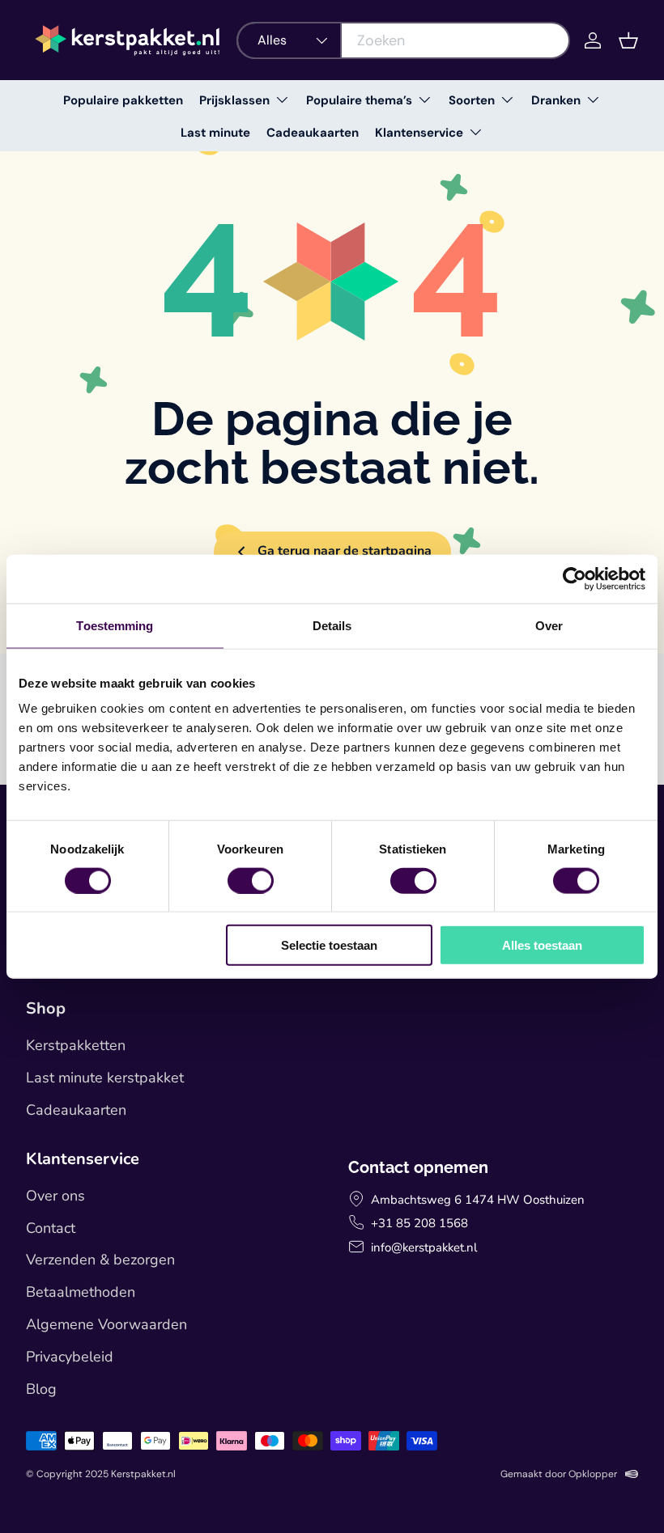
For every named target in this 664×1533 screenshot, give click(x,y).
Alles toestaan (542, 945)
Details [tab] (332, 625)
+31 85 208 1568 (419, 1223)
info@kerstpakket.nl (424, 1247)
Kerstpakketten (76, 1045)
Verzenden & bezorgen (100, 1259)
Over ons (55, 1195)
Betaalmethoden (80, 1292)
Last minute (215, 133)
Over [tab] (549, 625)
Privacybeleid (69, 1356)
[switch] (251, 880)
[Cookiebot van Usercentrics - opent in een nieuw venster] (574, 578)
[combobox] (403, 40)
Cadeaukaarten (312, 133)
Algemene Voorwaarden (106, 1324)
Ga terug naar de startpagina (345, 551)
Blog (41, 1389)
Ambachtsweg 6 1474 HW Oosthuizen (478, 1200)
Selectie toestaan (329, 945)
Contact (50, 1228)
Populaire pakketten (123, 100)
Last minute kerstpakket (105, 1077)
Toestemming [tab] (114, 625)
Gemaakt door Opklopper (558, 1473)
